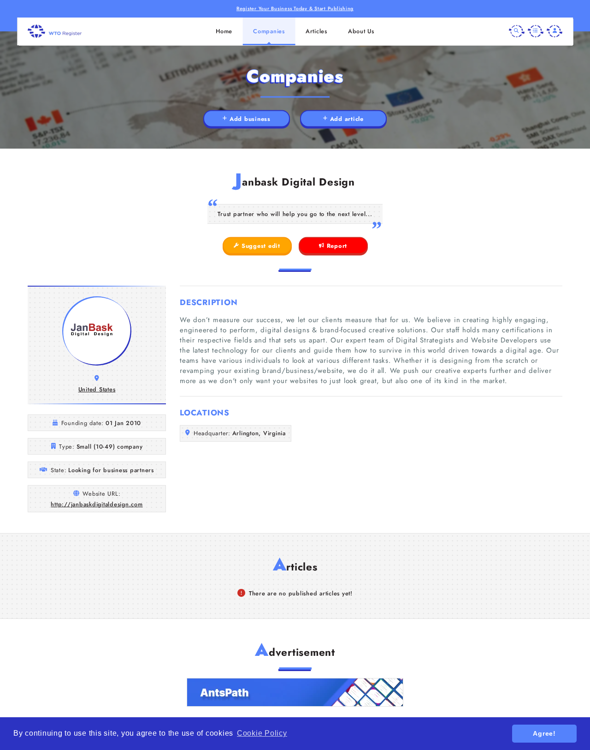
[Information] (535, 31)
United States (97, 389)
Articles (316, 31)
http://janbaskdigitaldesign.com (96, 504)
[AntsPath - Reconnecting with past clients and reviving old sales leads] (295, 692)
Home (224, 31)
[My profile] (554, 31)
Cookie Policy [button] (262, 733)
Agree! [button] (544, 733)
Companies (269, 31)
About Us (361, 31)
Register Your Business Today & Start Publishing (295, 8)
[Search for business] (517, 31)
